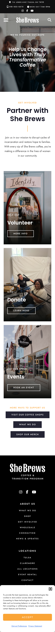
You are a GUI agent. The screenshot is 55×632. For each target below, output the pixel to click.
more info (20, 233)
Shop (27, 516)
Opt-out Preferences (19, 626)
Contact (28, 580)
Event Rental (27, 574)
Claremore (27, 563)
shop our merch (27, 434)
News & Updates (27, 538)
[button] (50, 588)
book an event (23, 387)
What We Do (27, 424)
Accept (27, 617)
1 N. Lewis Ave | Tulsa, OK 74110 (28, 2)
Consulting (27, 533)
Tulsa (27, 557)
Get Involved (27, 522)
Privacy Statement (35, 626)
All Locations (27, 569)
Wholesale (27, 527)
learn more (21, 310)
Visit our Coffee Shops (27, 414)
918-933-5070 (16, 6)
